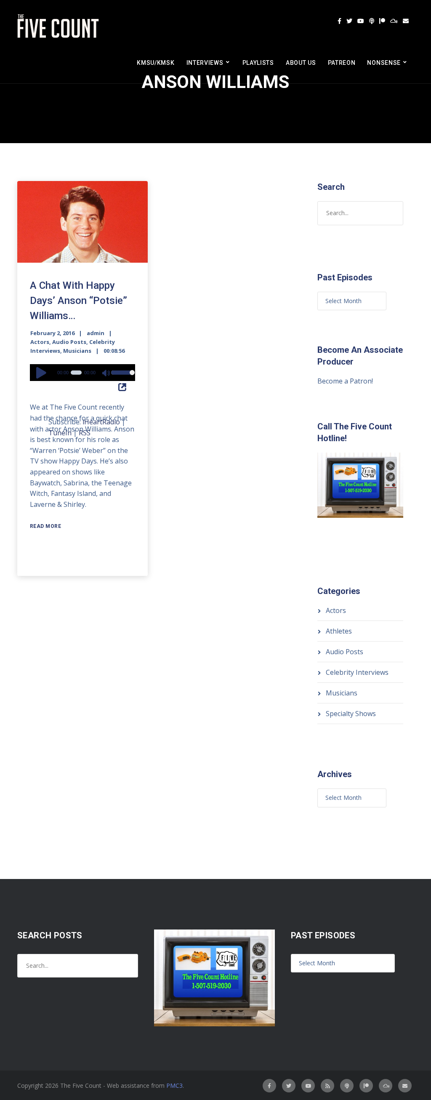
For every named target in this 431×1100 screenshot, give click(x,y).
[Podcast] (372, 21)
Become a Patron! (345, 381)
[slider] (121, 378)
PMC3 (174, 1085)
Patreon (342, 62)
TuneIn (60, 432)
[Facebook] (339, 21)
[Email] (405, 21)
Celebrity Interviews (357, 672)
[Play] (42, 372)
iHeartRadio (101, 421)
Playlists (258, 62)
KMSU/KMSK (155, 62)
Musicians (77, 350)
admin (95, 333)
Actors (39, 342)
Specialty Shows (351, 713)
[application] (82, 372)
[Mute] (106, 374)
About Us (301, 62)
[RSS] (327, 1085)
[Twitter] (349, 21)
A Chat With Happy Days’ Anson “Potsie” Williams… (78, 301)
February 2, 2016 (52, 333)
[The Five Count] (59, 26)
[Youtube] (361, 21)
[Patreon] (382, 21)
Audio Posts (69, 342)
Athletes (339, 631)
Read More (45, 526)
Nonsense (384, 62)
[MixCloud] (394, 21)
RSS (84, 432)
